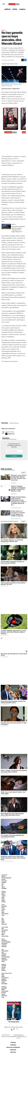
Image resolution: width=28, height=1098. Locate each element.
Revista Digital (4, 983)
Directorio (13, 1052)
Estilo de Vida (4, 995)
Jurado (3, 997)
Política (4, 891)
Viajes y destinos (5, 991)
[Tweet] (22, 60)
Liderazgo (4, 967)
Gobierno (3, 892)
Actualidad (4, 965)
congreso (22, 9)
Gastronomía (4, 988)
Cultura (3, 915)
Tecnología (4, 882)
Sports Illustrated (6, 973)
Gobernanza (4, 954)
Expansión (4, 875)
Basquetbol (4, 979)
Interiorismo (4, 946)
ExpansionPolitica (17, 1029)
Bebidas (3, 989)
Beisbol (3, 976)
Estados (3, 899)
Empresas (3, 876)
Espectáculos (4, 906)
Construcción (4, 940)
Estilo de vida (4, 924)
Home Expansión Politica (6, 878)
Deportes (3, 931)
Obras (3, 884)
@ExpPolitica (16, 88)
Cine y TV (3, 933)
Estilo (3, 928)
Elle (3, 918)
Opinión (3, 900)
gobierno (8, 9)
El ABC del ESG (4, 960)
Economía (3, 879)
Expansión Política (9, 432)
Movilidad (4, 955)
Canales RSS (13, 1049)
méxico (14, 9)
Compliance (13, 1045)
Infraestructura (4, 943)
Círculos (3, 909)
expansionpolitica (14, 1029)
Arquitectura (4, 945)
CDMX (3, 897)
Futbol (3, 974)
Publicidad (13, 1042)
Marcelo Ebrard (14, 423)
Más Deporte (4, 980)
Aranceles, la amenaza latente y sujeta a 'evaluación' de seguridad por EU (18, 229)
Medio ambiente (5, 951)
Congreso (4, 895)
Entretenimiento (5, 930)
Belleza (3, 912)
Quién (3, 904)
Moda (3, 910)
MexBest (4, 986)
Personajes (4, 992)
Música (3, 934)
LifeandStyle (4, 888)
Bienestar (3, 994)
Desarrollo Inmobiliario (6, 942)
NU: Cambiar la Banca (14, 1022)
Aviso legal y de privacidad (13, 1047)
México (4, 30)
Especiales (4, 970)
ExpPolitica (11, 1029)
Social (3, 952)
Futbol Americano (5, 977)
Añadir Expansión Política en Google (11, 63)
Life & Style (5, 927)
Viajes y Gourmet (5, 913)
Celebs (3, 922)
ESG (2, 885)
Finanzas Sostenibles (6, 957)
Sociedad (3, 901)
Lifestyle (3, 982)
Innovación (4, 958)
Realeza (3, 907)
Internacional (4, 881)
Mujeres (3, 887)
